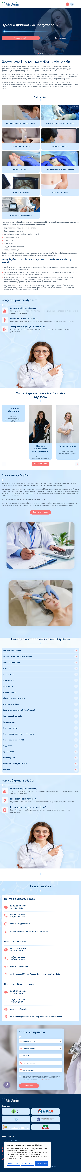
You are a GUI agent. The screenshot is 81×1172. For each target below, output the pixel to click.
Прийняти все (41, 1163)
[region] (27, 1155)
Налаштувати (13, 1163)
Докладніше (46, 1079)
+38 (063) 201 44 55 (17, 917)
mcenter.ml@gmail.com (20, 924)
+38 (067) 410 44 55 (17, 914)
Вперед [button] (77, 464)
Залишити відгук (40, 512)
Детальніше (60, 38)
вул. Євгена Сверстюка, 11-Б (29, 931)
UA (67, 4)
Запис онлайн (20, 38)
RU (72, 4)
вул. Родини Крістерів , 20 (36, 1017)
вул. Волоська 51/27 (35, 974)
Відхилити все (27, 1163)
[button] (38, 53)
